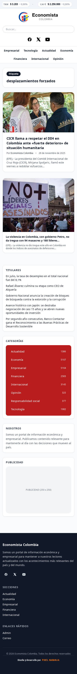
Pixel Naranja (50, 660)
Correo (7, 638)
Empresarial (11, 50)
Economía (66, 50)
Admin (7, 633)
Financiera (20, 59)
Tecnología (31, 50)
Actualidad (49, 50)
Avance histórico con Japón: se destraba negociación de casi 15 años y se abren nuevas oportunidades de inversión (35, 309)
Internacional (40, 59)
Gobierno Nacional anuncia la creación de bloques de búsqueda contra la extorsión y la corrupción (37, 297)
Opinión (58, 59)
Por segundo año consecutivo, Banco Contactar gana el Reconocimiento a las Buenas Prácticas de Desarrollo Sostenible (37, 322)
